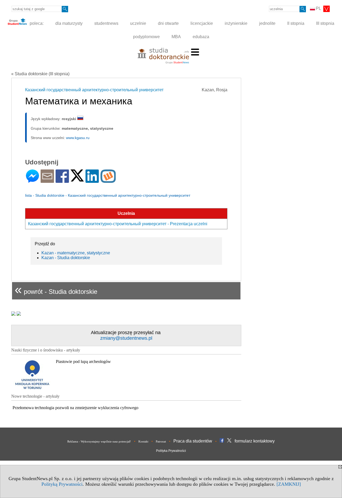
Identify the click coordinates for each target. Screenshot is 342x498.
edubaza (201, 36)
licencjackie (202, 23)
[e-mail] (47, 180)
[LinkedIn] (92, 180)
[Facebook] (62, 180)
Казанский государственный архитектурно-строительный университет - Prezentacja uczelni (117, 224)
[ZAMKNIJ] (289, 484)
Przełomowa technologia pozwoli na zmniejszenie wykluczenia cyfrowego (75, 407)
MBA (176, 36)
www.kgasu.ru (78, 138)
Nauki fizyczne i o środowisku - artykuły (45, 350)
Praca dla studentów (192, 441)
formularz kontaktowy (255, 441)
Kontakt (143, 441)
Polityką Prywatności (62, 484)
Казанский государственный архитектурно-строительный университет (94, 90)
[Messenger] (32, 180)
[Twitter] (77, 179)
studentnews (106, 23)
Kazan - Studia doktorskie (65, 257)
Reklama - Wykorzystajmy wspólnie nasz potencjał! (99, 441)
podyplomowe (146, 36)
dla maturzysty (69, 23)
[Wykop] (108, 180)
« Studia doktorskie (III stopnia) (40, 74)
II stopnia (295, 23)
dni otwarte (168, 23)
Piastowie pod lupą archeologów (83, 361)
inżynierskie (236, 23)
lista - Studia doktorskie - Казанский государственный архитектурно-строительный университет (107, 195)
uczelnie (138, 23)
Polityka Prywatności (171, 451)
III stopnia (325, 23)
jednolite (267, 23)
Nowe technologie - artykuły (35, 396)
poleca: (36, 23)
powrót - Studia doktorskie (56, 289)
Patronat (161, 441)
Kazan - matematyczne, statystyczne (75, 253)
